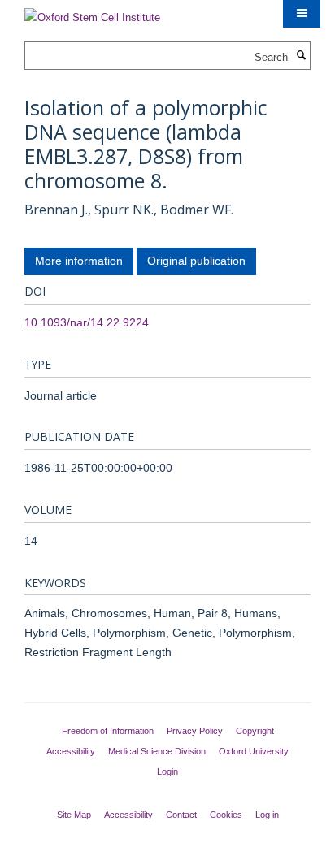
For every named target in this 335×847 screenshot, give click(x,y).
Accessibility (70, 751)
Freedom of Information (108, 731)
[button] (301, 14)
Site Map (74, 814)
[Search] (301, 56)
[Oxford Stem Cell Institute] (92, 12)
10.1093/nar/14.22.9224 (86, 322)
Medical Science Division (157, 751)
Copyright (255, 731)
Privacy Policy (195, 731)
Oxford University (254, 751)
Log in (267, 814)
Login (167, 771)
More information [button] (79, 260)
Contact (181, 814)
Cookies (226, 814)
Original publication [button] (196, 260)
